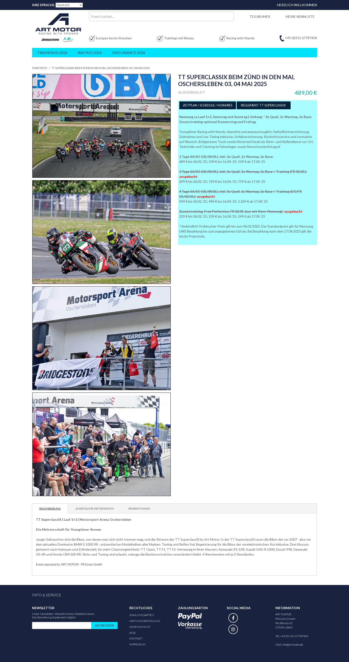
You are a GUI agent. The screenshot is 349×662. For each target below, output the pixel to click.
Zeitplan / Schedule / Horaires (207, 105)
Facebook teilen (186, 253)
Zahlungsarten (141, 615)
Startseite (39, 68)
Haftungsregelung (144, 621)
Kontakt (136, 638)
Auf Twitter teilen (196, 253)
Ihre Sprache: (43, 5)
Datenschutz (139, 627)
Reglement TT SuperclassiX (263, 105)
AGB (132, 633)
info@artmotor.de (292, 644)
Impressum (137, 644)
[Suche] (229, 16)
